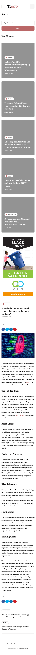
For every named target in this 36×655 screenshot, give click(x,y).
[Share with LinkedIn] (11, 329)
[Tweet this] (7, 329)
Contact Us (5, 644)
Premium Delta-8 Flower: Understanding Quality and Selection (17, 106)
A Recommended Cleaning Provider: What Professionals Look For (17, 222)
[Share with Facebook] (3, 329)
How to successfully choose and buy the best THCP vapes (17, 183)
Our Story (14, 644)
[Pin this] (15, 329)
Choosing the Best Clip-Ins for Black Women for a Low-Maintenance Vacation (17, 144)
